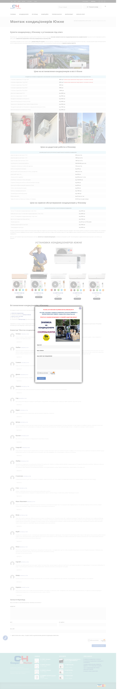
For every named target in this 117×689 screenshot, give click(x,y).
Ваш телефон (40, 350)
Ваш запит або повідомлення (44, 356)
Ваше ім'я (39, 345)
